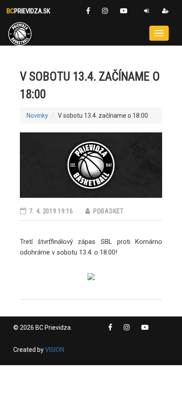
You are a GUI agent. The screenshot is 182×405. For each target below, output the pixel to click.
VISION (54, 349)
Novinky (37, 115)
